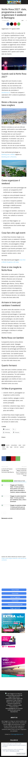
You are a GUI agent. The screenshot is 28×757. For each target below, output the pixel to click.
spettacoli (22, 447)
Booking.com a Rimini (8, 154)
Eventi (3, 447)
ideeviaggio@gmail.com (17, 734)
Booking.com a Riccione (9, 157)
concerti (7, 445)
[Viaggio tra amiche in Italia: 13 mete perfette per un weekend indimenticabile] (5, 507)
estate (20, 445)
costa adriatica (14, 445)
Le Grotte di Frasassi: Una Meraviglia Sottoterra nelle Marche (8, 470)
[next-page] (5, 513)
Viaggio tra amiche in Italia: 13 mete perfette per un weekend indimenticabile (18, 507)
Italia (7, 447)
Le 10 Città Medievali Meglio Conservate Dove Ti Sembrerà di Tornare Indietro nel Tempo (21, 472)
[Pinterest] (15, 24)
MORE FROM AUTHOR (19, 481)
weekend (4, 448)
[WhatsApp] (18, 24)
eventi (24, 445)
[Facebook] (8, 24)
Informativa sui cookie (14, 750)
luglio (11, 447)
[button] (2, 2)
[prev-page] (3, 513)
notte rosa (16, 447)
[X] (11, 24)
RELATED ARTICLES (7, 481)
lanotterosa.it (6, 92)
